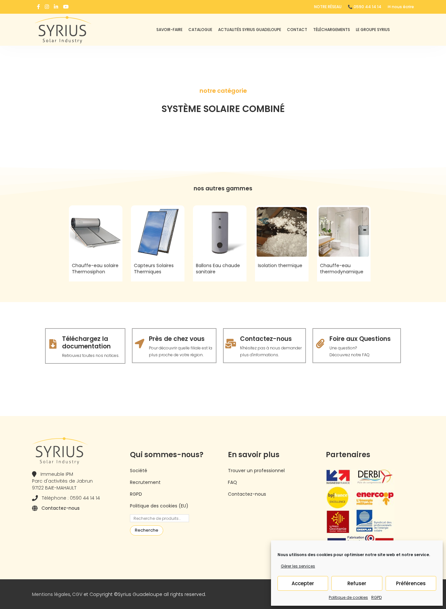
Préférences (411, 583)
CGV (77, 594)
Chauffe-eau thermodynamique (341, 268)
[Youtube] (66, 6)
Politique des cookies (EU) (159, 506)
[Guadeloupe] (76, 30)
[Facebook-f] (38, 6)
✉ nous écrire (401, 6)
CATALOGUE (200, 29)
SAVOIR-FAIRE (169, 29)
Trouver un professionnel (256, 470)
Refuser (356, 583)
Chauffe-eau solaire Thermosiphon (95, 268)
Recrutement (145, 482)
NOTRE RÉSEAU (328, 6)
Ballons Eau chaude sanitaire (218, 268)
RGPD (376, 597)
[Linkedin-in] (56, 6)
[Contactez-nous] (230, 343)
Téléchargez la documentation (86, 342)
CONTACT (297, 29)
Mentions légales (51, 594)
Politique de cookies (348, 597)
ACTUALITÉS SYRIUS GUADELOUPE (249, 29)
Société (138, 470)
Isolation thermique (280, 265)
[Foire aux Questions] (320, 343)
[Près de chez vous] (139, 343)
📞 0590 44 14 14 (364, 6)
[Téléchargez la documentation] (52, 344)
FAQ (232, 482)
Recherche (146, 530)
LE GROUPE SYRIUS (373, 29)
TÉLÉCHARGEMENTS (331, 29)
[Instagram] (47, 6)
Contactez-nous (266, 338)
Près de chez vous (177, 338)
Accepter (303, 583)
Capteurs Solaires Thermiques (154, 268)
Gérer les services (298, 566)
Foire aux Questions (360, 338)
